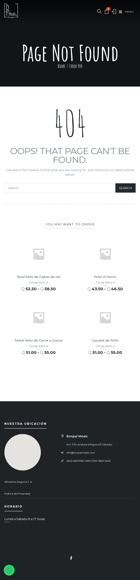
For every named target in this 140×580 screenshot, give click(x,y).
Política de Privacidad (17, 493)
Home (61, 66)
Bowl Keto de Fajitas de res (38, 277)
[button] (9, 570)
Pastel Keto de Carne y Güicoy (39, 340)
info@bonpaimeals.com (81, 452)
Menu (129, 11)
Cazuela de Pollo (105, 340)
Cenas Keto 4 (38, 282)
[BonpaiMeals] (11, 12)
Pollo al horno (105, 277)
